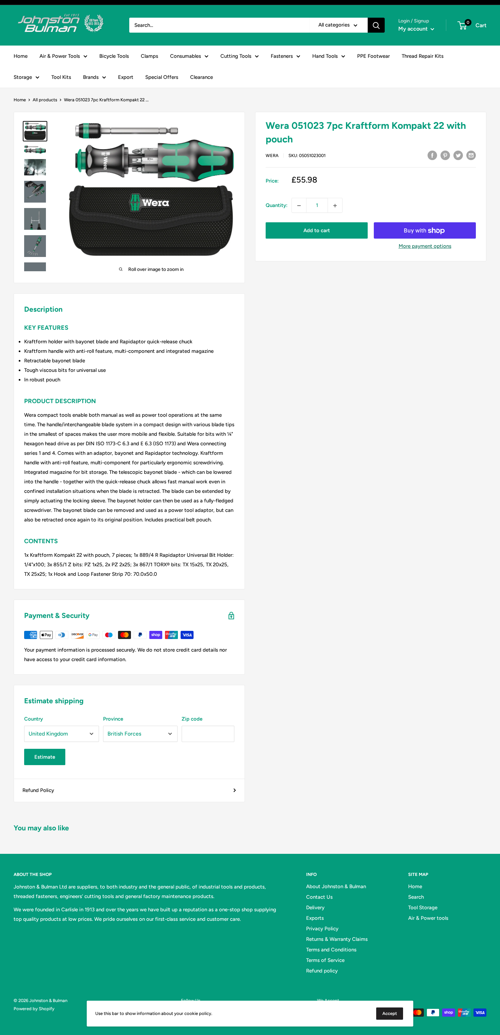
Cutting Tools (235, 56)
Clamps (149, 56)
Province (113, 719)
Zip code (192, 719)
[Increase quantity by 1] (335, 206)
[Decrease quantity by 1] (299, 206)
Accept (389, 1013)
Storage (23, 77)
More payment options (425, 246)
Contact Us (319, 897)
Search (416, 897)
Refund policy (322, 971)
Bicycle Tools (114, 56)
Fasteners (282, 56)
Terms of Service (325, 960)
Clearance (201, 77)
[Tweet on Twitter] (458, 155)
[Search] (376, 25)
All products (45, 99)
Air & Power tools (428, 918)
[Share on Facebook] (432, 155)
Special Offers (161, 77)
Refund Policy (38, 790)
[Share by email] (471, 155)
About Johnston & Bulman (336, 886)
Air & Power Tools (59, 56)
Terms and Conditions (331, 950)
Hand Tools (325, 56)
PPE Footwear (373, 56)
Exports (315, 918)
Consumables (185, 56)
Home (21, 56)
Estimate (44, 757)
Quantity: (276, 206)
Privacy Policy (322, 929)
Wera (272, 155)
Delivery (315, 907)
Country (33, 719)
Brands (91, 77)
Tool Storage (422, 907)
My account (413, 28)
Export (125, 77)
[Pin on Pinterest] (445, 155)
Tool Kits (61, 77)
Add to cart (316, 231)
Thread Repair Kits (423, 56)
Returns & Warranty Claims (337, 939)
